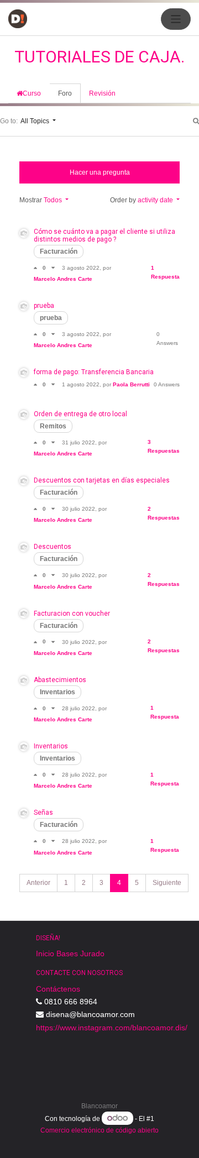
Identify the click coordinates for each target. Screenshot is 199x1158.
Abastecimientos (60, 680)
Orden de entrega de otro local (80, 414)
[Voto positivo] (38, 268)
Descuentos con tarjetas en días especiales (102, 480)
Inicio (45, 953)
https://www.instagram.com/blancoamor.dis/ (111, 1027)
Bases (67, 953)
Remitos (53, 426)
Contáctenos (58, 988)
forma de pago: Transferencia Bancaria (94, 372)
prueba (44, 306)
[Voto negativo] (53, 268)
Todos (54, 200)
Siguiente (167, 883)
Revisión (102, 93)
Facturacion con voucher (72, 613)
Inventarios (57, 692)
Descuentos (52, 547)
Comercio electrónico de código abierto (99, 1130)
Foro (65, 93)
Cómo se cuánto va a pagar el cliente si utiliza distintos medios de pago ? (104, 235)
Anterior (38, 883)
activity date (156, 200)
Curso (32, 93)
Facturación (58, 251)
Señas (43, 812)
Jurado (92, 953)
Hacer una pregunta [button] (100, 172)
